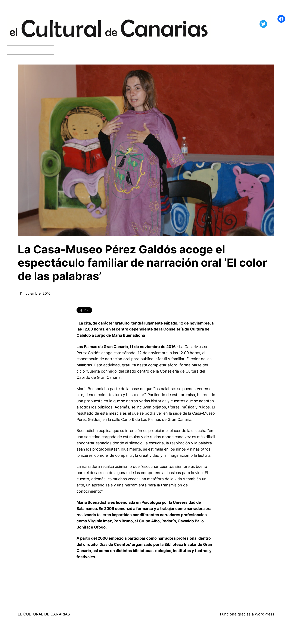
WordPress (264, 614)
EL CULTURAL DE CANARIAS (44, 614)
